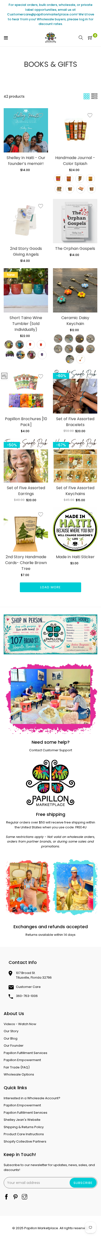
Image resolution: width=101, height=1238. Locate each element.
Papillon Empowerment (22, 1060)
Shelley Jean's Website (22, 1119)
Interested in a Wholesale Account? (32, 1098)
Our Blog (10, 1038)
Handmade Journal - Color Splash (75, 160)
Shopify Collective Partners (25, 1141)
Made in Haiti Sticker (75, 557)
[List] (94, 96)
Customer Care (28, 986)
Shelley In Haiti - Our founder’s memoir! (26, 160)
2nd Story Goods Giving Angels (26, 251)
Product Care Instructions (24, 1134)
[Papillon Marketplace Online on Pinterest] (15, 1197)
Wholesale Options (19, 1074)
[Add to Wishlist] (40, 115)
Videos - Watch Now (20, 1024)
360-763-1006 (27, 996)
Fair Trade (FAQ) (17, 1067)
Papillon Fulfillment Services (25, 1053)
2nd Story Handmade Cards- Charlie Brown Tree (26, 562)
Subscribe (83, 1182)
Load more (50, 587)
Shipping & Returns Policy (24, 1127)
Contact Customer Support (50, 750)
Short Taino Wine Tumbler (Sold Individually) (26, 323)
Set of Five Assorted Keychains (75, 491)
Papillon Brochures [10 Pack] (26, 422)
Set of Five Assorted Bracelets (75, 422)
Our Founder (14, 1045)
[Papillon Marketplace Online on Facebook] (6, 1197)
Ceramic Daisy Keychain (75, 320)
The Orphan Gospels (75, 248)
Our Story (11, 1031)
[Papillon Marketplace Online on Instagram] (24, 1197)
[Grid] (87, 96)
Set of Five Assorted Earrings (26, 491)
